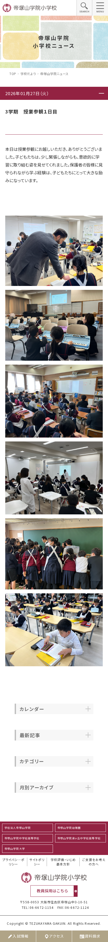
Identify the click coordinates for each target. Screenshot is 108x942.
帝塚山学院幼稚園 (69, 828)
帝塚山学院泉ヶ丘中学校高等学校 (79, 838)
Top (12, 73)
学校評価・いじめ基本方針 (63, 862)
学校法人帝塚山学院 (17, 828)
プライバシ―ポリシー (13, 862)
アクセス (56, 936)
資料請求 (92, 936)
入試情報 (20, 936)
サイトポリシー (37, 862)
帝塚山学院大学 (14, 849)
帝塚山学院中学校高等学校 (21, 838)
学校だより (28, 73)
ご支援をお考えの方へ (93, 862)
